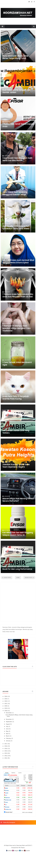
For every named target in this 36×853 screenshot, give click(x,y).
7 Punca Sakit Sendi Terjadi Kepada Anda (18, 125)
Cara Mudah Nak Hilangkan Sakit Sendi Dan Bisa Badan (17, 159)
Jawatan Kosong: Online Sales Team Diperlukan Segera (16, 465)
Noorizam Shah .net (21, 845)
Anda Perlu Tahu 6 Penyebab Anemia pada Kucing (15, 397)
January (8, 740)
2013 (6, 753)
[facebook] (34, 1)
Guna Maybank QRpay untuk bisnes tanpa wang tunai (15, 57)
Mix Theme (22, 847)
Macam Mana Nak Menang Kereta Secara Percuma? (18, 499)
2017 (6, 743)
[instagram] (32, 1)
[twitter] (29, 1)
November (9, 719)
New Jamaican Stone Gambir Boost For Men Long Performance (17, 567)
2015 (6, 748)
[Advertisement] (18, 602)
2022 (6, 701)
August (8, 724)
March (8, 736)
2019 (6, 708)
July (7, 726)
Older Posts (7, 577)
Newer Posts (29, 577)
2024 (6, 696)
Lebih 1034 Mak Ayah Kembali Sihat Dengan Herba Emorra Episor (18, 261)
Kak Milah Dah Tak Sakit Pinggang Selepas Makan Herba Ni (17, 533)
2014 (6, 751)
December (9, 712)
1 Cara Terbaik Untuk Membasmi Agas (17, 363)
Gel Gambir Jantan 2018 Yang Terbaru (15, 431)
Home (17, 577)
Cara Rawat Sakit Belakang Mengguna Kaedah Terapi (14, 193)
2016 (6, 746)
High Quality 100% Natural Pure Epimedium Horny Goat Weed (16, 227)
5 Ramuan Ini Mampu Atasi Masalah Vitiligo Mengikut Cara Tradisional (16, 328)
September (9, 721)
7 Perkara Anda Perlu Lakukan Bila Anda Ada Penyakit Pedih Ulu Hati (17, 295)
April (7, 733)
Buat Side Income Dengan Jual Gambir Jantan (16, 91)
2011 (5, 758)
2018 (6, 710)
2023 (6, 698)
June (7, 728)
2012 (6, 755)
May (7, 731)
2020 (6, 706)
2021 (6, 703)
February (8, 738)
